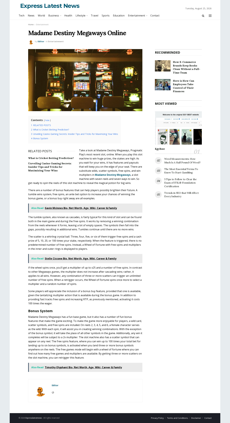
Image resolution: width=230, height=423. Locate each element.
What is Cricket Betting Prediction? (51, 158)
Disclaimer (196, 418)
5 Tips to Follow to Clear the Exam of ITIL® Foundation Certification (180, 183)
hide (47, 120)
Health (68, 15)
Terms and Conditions (177, 418)
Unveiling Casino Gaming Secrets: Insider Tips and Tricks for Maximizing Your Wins (50, 167)
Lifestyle (80, 15)
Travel (94, 15)
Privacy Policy (157, 418)
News (31, 15)
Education (119, 15)
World (41, 15)
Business (53, 15)
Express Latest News (49, 5)
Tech (21, 15)
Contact (154, 15)
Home (31, 24)
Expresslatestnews (34, 418)
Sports (106, 15)
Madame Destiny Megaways (112, 175)
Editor (41, 41)
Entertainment (136, 15)
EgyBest (160, 148)
